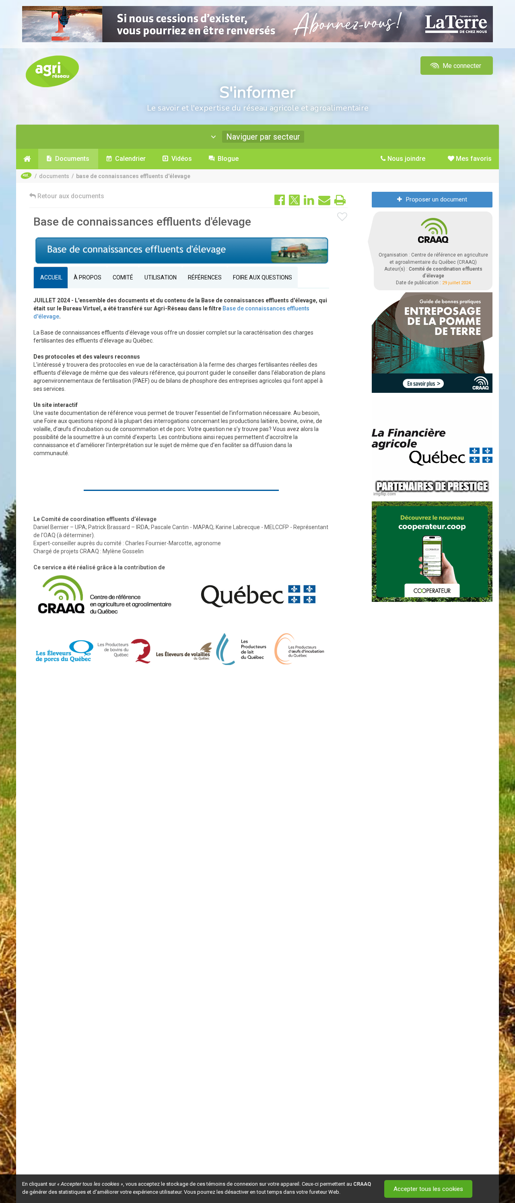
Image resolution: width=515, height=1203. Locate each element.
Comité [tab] (123, 277)
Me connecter (461, 66)
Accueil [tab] (50, 277)
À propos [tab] (87, 277)
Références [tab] (205, 277)
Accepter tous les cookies (428, 1189)
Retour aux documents (70, 196)
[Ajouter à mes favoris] (342, 217)
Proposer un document (436, 199)
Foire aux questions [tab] (262, 277)
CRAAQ (362, 1184)
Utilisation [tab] (160, 277)
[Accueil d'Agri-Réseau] (52, 71)
